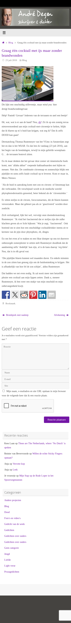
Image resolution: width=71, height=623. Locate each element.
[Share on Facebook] (6, 295)
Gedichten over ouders (15, 536)
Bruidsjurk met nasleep (16, 315)
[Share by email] (51, 295)
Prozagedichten (11, 571)
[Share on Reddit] (24, 295)
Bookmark (10, 303)
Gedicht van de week (14, 524)
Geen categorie (11, 547)
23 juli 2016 (11, 60)
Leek (15, 469)
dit (39, 122)
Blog (10, 42)
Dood (7, 512)
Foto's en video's (12, 518)
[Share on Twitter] (15, 295)
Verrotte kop (19, 463)
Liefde (7, 559)
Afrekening (60, 315)
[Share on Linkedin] (42, 295)
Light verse (9, 565)
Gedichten (9, 530)
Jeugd (7, 554)
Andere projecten (12, 500)
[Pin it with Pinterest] (33, 295)
